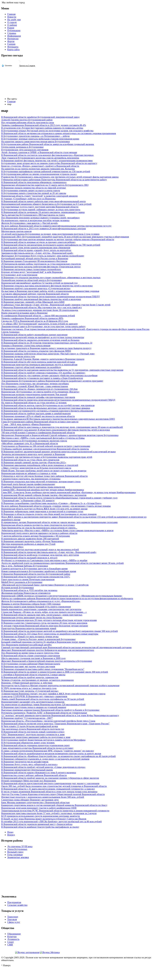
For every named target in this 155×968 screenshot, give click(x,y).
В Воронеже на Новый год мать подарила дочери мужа (29, 636)
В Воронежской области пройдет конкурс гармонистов (29, 677)
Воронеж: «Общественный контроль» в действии (26, 682)
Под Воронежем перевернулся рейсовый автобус (26, 644)
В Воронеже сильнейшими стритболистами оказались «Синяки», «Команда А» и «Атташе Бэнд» (51, 503)
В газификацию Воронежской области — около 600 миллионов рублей (38, 315)
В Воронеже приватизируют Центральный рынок (27, 770)
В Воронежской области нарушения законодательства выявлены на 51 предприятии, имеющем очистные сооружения (62, 370)
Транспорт (12, 916)
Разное (10, 27)
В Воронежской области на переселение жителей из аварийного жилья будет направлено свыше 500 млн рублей (59, 631)
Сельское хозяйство (17, 905)
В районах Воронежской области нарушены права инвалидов (33, 487)
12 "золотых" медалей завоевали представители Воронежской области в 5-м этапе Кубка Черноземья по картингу (60, 715)
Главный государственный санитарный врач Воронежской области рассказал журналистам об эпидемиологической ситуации (66, 647)
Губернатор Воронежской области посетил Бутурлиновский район (35, 574)
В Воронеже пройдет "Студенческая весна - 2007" (27, 718)
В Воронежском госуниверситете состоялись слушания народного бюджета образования (47, 411)
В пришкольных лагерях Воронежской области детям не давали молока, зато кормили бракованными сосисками (59, 522)
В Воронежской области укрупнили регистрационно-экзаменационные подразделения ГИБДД (50, 296)
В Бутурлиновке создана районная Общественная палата (30, 663)
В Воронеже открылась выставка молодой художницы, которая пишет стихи (41, 481)
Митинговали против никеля (16, 231)
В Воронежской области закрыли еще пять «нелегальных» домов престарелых (41, 614)
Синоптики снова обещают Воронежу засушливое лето (30, 799)
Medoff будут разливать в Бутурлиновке (21, 582)
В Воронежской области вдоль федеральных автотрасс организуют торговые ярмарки (45, 408)
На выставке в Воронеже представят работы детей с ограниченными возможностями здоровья (50, 291)
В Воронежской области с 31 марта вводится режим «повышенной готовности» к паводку (48, 789)
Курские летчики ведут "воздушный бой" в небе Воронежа (32, 272)
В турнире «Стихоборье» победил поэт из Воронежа (28, 198)
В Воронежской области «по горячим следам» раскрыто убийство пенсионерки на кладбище (49, 375)
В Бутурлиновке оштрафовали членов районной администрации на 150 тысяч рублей (45, 171)
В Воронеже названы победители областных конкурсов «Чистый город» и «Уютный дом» (48, 353)
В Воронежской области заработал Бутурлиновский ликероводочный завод (40, 117)
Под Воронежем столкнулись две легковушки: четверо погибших (35, 383)
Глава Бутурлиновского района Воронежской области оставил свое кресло (39, 421)
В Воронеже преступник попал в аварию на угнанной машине (33, 707)
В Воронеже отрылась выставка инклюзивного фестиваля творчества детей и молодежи (47, 285)
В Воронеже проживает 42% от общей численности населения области (38, 416)
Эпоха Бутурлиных (17, 849)
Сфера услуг (13, 922)
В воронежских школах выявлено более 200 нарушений (30, 538)
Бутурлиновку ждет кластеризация (19, 275)
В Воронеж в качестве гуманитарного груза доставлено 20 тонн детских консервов (44, 623)
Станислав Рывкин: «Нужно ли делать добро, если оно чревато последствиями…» (44, 612)
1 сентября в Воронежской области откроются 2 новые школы (33, 674)
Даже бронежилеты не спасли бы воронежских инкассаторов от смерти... (39, 527)
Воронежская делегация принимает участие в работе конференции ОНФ (39, 808)
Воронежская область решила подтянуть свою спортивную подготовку (38, 525)
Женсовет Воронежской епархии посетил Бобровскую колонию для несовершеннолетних (47, 650)
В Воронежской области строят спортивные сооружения (30, 655)
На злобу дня (14, 19)
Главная (11, 14)
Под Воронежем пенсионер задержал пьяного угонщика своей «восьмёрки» (40, 217)
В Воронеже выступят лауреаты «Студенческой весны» (30, 691)
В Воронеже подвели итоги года (18, 356)
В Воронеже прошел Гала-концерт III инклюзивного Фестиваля (34, 261)
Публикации (13, 30)
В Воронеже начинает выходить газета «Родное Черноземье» (32, 541)
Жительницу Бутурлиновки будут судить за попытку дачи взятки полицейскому (42, 255)
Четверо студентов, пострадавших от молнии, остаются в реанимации (37, 680)
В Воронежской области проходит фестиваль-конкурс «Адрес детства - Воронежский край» (48, 552)
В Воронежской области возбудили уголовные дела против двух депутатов (40, 555)
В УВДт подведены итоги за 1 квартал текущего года (28, 688)
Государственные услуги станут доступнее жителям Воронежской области (39, 207)
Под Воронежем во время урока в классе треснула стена (30, 653)
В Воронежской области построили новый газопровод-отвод (32, 731)
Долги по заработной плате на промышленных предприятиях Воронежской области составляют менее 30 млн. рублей (62, 563)
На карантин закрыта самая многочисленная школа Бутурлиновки (35, 141)
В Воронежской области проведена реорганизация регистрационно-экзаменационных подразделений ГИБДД (58, 400)
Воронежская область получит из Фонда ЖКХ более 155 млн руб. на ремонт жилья (44, 508)
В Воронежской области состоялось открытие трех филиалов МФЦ (36, 351)
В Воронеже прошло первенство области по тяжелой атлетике (33, 187)
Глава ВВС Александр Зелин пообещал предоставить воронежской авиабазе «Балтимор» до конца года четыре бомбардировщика (68, 492)
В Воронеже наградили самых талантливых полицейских (31, 269)
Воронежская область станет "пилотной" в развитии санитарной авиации (39, 196)
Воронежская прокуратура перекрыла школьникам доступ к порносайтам (39, 364)
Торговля (12, 919)
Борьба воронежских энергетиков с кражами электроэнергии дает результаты (41, 609)
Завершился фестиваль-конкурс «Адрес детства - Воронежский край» (37, 253)
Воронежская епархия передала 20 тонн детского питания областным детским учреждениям (49, 620)
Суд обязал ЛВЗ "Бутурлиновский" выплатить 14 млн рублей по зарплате (39, 323)
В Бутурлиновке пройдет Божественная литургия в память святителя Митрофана (43, 740)
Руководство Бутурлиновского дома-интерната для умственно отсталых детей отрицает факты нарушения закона (60, 177)
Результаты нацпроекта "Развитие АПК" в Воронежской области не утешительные (44, 712)
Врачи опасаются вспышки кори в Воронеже (24, 313)
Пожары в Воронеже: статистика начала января (25, 345)
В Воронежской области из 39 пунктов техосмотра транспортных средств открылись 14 (46, 343)
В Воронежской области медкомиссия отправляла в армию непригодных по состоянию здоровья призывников (58, 133)
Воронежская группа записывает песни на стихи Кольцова (31, 617)
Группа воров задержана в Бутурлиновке (22, 147)
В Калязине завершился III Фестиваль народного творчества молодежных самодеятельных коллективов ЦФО (58, 419)
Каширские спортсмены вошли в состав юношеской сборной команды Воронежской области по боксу (54, 805)
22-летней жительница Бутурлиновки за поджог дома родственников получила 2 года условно (50, 234)
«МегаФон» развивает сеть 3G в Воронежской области (29, 443)
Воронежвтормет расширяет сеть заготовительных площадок (32, 702)
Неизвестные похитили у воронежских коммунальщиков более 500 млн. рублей (42, 797)
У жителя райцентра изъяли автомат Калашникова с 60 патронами (35, 536)
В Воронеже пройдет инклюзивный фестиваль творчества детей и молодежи (41, 299)
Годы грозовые (15, 854)
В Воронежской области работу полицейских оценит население (34, 334)
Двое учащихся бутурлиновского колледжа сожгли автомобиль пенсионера (40, 158)
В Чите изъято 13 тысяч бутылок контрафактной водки (29, 726)
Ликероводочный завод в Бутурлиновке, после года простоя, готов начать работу (43, 326)
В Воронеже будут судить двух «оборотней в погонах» (29, 764)
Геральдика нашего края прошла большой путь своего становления (36, 606)
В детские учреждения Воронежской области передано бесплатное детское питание (44, 625)
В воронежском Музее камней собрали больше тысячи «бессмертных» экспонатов (43, 495)
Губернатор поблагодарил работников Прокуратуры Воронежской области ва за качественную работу (54, 179)
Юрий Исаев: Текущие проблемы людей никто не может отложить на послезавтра (43, 470)
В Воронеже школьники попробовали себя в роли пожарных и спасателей (39, 465)
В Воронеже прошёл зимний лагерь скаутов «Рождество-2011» (33, 462)
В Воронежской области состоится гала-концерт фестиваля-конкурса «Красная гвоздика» (47, 155)
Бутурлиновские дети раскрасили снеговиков (24, 149)
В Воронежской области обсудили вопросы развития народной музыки (38, 362)
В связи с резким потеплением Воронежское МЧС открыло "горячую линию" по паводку (47, 750)
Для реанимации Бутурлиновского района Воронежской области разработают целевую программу (52, 381)
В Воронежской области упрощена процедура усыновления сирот (35, 745)
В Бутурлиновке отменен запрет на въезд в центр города (30, 190)
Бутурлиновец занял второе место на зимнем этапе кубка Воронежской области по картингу (49, 163)
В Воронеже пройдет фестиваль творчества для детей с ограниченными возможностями (47, 160)
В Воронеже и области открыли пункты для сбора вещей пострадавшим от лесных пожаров (49, 514)
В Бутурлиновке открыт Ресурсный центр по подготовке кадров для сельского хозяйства (47, 130)
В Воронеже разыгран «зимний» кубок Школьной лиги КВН (32, 302)
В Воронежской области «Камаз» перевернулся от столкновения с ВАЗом (39, 389)
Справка (11, 33)
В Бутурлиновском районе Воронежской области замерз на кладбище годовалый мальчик (47, 144)
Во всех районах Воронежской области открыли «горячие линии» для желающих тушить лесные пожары (56, 506)
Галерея (11, 44)
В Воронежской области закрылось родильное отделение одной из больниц (40, 340)
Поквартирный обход (12, 547)
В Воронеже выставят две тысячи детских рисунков (28, 666)
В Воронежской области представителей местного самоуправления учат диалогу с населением (50, 783)
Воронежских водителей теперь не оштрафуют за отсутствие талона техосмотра (42, 337)
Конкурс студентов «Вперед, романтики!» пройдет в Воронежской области (40, 166)
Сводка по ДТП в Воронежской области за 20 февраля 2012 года (34, 321)
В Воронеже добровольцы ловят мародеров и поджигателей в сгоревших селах (42, 511)
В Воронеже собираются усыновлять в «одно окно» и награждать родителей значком (45, 759)
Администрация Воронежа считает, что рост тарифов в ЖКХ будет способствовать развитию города (53, 693)
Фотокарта (12, 46)
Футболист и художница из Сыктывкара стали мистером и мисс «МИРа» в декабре (44, 560)
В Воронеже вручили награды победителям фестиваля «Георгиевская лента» (41, 266)
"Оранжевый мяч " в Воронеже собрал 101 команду (28, 500)
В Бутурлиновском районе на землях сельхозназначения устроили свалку (39, 174)
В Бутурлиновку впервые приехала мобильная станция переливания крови (40, 139)
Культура (11, 936)
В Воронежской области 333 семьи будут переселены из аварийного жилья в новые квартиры (49, 634)
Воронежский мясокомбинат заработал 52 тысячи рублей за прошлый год (39, 283)
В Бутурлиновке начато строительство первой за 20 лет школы (33, 193)
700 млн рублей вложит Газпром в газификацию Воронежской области (38, 432)
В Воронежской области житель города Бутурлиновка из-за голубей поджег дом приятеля (47, 405)
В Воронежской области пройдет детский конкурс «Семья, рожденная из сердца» (43, 767)
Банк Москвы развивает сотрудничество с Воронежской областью (35, 802)
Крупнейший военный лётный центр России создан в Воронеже (34, 258)
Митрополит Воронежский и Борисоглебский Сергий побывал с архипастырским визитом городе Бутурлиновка (59, 435)
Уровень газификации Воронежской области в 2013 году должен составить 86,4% (43, 125)
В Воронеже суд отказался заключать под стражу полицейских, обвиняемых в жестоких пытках (51, 277)
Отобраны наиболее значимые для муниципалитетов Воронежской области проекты (45, 449)
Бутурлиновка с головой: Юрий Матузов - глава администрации (34, 386)
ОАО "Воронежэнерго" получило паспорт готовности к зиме (33, 734)
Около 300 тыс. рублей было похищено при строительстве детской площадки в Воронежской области (54, 786)
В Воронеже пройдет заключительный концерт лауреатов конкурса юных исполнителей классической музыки (58, 451)
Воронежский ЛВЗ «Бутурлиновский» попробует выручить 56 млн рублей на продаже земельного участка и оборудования (65, 236)
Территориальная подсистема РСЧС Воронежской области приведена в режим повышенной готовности (55, 810)
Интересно (12, 38)
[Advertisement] (77, 876)
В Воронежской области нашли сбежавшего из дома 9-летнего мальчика (38, 772)
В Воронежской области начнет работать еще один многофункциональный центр (43, 201)
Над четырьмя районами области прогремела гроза (27, 122)
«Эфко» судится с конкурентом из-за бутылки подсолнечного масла (36, 468)
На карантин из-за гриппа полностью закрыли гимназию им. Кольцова (38, 168)
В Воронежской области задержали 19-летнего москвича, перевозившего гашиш (43, 212)
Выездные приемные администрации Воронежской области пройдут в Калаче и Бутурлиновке (50, 710)
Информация (14, 36)
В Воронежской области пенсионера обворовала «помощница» (34, 182)
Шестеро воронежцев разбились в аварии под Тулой (28, 544)
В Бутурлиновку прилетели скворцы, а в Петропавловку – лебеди (35, 136)
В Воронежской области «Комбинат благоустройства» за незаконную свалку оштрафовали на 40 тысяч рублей (58, 756)
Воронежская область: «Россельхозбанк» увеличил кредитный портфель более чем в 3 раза (48, 721)
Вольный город (15, 852)
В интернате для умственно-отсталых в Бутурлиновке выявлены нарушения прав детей (46, 457)
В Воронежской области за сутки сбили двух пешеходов (30, 459)
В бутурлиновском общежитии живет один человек (28, 742)
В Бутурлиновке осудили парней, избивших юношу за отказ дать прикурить (40, 209)
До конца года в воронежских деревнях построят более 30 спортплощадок (39, 310)
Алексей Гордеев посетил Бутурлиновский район (27, 119)
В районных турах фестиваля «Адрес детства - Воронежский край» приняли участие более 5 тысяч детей (55, 304)
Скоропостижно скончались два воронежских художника (30, 479)
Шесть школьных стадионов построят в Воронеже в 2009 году (33, 658)
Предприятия (14, 902)
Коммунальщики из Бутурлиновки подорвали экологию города (34, 440)
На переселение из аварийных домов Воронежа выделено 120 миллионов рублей (43, 704)
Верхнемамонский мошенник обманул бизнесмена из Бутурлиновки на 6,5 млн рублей (46, 204)
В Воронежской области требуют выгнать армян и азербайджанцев (36, 413)
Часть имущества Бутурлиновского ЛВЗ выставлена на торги (33, 215)
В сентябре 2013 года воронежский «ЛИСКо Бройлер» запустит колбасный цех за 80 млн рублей (51, 821)
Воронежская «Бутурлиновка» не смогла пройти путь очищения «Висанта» (40, 391)
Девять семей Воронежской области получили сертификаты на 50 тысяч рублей (42, 699)
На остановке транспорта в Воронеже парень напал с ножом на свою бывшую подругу (46, 348)
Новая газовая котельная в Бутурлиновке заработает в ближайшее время (38, 571)
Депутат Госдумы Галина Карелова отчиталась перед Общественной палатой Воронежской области (53, 794)
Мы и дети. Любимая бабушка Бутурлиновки (24, 566)
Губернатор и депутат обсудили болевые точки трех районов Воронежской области (44, 476)
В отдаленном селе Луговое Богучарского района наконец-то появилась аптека (42, 128)
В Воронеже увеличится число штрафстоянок (24, 761)
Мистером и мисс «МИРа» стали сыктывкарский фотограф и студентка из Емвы (43, 438)
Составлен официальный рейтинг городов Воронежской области (35, 294)
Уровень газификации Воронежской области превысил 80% (32, 318)
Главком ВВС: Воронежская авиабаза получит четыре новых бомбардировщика (42, 489)
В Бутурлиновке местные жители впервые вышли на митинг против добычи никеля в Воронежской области (57, 239)
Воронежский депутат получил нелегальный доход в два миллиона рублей (40, 549)
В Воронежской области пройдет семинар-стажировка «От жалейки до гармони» (43, 372)
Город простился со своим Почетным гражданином (27, 579)
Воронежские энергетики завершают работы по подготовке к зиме (35, 737)
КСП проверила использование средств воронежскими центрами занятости (40, 816)
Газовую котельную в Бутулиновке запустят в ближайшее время (34, 568)
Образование (14, 933)
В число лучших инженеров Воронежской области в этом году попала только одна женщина (49, 791)
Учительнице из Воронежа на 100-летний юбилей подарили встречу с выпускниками (45, 446)
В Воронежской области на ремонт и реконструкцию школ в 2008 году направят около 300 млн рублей (54, 672)
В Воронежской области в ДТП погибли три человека (29, 590)
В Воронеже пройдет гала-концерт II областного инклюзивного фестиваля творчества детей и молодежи (55, 430)
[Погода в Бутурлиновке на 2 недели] (27, 66)
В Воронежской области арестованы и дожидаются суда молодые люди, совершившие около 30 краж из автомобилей (62, 427)
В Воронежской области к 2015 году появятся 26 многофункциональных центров (43, 228)
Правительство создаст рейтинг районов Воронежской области (34, 775)
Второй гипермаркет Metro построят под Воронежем (28, 780)
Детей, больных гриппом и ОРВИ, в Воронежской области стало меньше (39, 152)
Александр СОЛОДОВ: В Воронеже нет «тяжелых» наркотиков (34, 696)
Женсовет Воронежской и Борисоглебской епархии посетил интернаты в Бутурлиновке (46, 661)
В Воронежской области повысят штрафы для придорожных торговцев (38, 397)
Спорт (10, 942)
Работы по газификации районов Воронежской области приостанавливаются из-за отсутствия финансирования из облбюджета (67, 598)
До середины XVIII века (19, 846)
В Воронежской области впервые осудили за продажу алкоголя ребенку (38, 242)
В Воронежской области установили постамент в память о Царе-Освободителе (42, 378)
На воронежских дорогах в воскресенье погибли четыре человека (35, 220)
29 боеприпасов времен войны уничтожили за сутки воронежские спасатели (41, 264)
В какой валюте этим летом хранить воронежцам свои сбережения (35, 247)
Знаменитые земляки (18, 857)
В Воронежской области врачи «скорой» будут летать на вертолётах (36, 250)
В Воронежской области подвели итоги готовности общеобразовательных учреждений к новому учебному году (59, 498)
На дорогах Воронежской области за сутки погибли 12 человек (34, 402)
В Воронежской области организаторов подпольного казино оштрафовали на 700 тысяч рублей (50, 245)
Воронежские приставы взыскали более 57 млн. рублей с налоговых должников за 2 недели (49, 813)
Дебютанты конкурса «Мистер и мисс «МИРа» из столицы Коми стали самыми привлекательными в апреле (57, 530)
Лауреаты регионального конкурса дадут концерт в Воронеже (33, 454)
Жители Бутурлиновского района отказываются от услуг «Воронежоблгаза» (40, 601)
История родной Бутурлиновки (17, 587)
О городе (12, 22)
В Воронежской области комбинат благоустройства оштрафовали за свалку (40, 827)
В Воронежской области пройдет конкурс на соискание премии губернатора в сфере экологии (50, 778)
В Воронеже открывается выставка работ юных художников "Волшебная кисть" (42, 669)
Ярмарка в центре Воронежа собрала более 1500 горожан (31, 604)
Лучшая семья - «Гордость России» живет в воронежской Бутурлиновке (38, 639)
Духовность (13, 939)
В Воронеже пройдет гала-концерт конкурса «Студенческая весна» (36, 288)
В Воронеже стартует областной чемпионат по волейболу (31, 367)
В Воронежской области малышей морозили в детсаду (29, 557)
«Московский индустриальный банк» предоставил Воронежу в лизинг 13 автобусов (45, 585)
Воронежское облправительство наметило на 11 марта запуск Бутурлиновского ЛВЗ (44, 185)
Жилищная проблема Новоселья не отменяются (25, 593)
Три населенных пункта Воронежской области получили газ (32, 729)
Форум (10, 41)
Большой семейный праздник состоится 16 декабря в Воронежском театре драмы (43, 642)
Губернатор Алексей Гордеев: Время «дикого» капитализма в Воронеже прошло (42, 359)
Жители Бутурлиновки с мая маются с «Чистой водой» (29, 223)
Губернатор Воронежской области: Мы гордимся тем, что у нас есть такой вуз (41, 307)
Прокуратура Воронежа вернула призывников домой (28, 628)
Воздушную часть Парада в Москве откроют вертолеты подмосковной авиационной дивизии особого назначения (60, 685)
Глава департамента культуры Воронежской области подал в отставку (37, 748)
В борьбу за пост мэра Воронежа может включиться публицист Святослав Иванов (43, 818)
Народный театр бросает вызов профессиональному (28, 484)
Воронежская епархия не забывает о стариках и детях (29, 473)
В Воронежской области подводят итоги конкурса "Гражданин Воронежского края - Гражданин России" (55, 723)
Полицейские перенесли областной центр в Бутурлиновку (31, 280)
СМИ (10, 944)
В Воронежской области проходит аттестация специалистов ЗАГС (35, 576)
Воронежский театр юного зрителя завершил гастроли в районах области (39, 533)
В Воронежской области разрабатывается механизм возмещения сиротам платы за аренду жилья (51, 753)
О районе (12, 25)
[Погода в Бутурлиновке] (18, 63)
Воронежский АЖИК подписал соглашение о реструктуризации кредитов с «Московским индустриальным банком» (61, 595)
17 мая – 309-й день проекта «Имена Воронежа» (26, 424)
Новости (11, 17)
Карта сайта (13, 49)
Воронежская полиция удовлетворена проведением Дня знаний (34, 394)
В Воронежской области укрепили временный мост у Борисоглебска (36, 824)
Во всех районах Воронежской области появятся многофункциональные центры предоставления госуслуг (56, 226)
